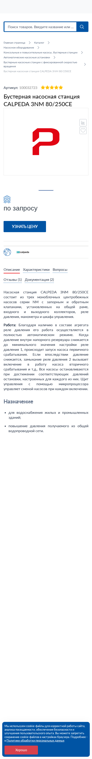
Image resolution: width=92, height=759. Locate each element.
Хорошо (21, 750)
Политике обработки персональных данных (35, 740)
